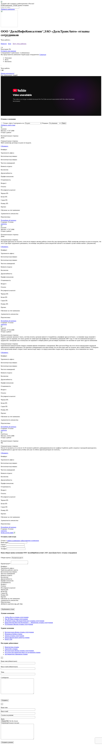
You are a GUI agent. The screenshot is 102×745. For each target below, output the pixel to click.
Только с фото (8, 123)
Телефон (4, 549)
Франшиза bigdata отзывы (13, 634)
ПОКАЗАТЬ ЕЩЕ (7, 533)
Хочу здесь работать (19, 44)
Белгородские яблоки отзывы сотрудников (19, 632)
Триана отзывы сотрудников (14, 636)
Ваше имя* (4, 542)
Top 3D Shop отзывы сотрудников (16, 619)
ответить (4, 224)
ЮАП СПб (8, 639)
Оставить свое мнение (8, 51)
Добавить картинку (7, 604)
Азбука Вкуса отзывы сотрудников (16, 617)
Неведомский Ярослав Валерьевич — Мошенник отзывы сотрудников (29, 622)
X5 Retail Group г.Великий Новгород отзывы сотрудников (24, 621)
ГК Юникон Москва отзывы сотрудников (19, 624)
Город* (3, 544)
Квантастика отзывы (12, 647)
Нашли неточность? (7, 73)
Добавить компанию (8, 9)
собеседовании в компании (29, 540)
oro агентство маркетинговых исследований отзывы (22, 652)
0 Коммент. (4, 146)
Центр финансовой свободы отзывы (17, 637)
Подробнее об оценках (8, 220)
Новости (4, 44)
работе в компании (13, 540)
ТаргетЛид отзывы (11, 649)
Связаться (42, 54)
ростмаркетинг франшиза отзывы (16, 654)
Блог (9, 44)
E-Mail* (3, 546)
